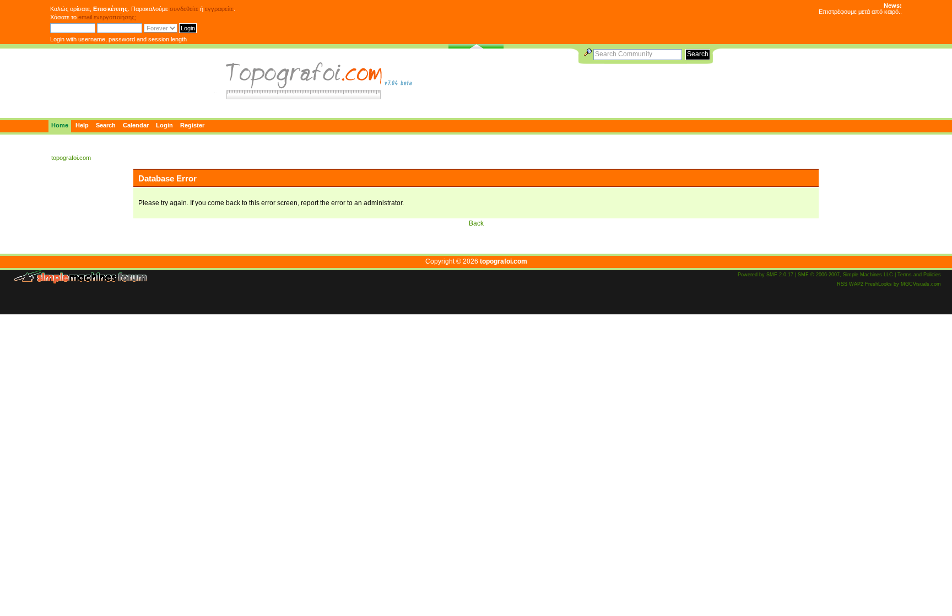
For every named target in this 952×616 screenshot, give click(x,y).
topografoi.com (503, 261)
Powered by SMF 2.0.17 (765, 274)
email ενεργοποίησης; (107, 17)
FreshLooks (878, 284)
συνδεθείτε (184, 9)
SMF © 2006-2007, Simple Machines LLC (845, 274)
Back (476, 223)
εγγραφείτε (219, 9)
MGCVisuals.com (921, 284)
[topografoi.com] (316, 97)
